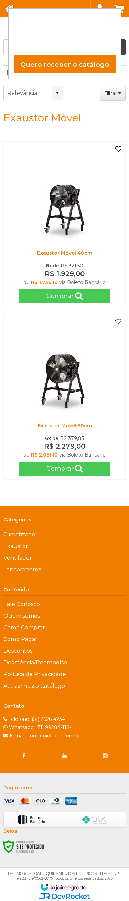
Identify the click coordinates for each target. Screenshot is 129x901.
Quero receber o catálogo (64, 64)
